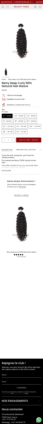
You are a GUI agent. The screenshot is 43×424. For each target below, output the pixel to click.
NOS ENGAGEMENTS (15, 401)
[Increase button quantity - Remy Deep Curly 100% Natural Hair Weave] (12, 140)
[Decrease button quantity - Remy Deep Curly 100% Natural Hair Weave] (4, 140)
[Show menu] (3, 6)
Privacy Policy (6, 393)
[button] (19, 255)
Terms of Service (19, 393)
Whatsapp (22, 187)
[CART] (40, 6)
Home (4, 79)
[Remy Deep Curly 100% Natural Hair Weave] (21, 224)
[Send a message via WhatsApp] (39, 420)
